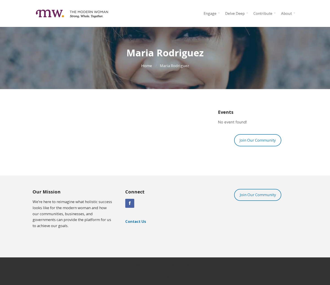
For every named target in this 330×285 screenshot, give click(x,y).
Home (146, 65)
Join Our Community (258, 140)
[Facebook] (129, 203)
